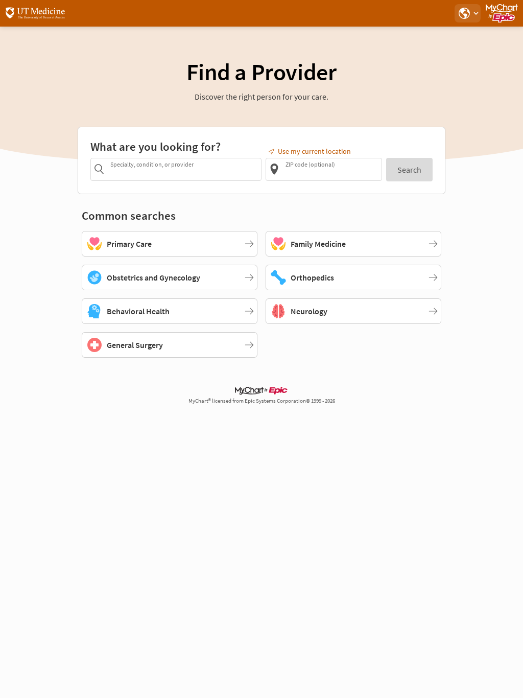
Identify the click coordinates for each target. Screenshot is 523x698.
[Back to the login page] (35, 13)
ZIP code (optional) (310, 164)
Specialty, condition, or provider (152, 164)
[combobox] (184, 169)
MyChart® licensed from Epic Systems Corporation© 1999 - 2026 (261, 401)
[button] (467, 13)
